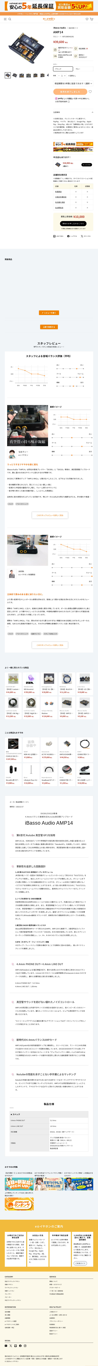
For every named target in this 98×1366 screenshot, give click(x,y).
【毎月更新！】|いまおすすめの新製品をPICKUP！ (18, 1174)
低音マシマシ (35, 634)
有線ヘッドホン (9, 1291)
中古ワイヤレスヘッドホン (13, 1300)
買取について (53, 1281)
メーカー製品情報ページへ (19, 802)
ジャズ (10, 504)
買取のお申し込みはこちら (73, 223)
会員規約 (52, 1318)
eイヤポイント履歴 (10, 1321)
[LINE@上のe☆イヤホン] (15, 1345)
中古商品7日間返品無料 (56, 1294)
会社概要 (7, 1312)
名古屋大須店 (60, 202)
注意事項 (56, 112)
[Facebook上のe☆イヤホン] (20, 1345)
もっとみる (86, 165)
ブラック (58, 69)
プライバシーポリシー (56, 1321)
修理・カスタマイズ (55, 1284)
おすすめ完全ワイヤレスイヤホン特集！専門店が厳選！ (49, 1174)
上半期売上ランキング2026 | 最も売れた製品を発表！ (19, 1194)
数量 (54, 75)
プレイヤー (8, 1294)
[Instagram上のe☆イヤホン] (25, 1345)
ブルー (78, 69)
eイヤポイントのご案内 (12, 1324)
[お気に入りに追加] (90, 92)
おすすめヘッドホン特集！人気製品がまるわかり (78, 1174)
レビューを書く (51, 313)
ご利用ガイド (80, 1263)
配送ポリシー (53, 1334)
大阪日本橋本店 (60, 197)
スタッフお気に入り (50, 634)
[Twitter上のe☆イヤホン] (11, 1345)
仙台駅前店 (59, 207)
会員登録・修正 (9, 1327)
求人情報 (7, 1315)
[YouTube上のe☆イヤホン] (6, 1345)
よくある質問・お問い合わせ (58, 1315)
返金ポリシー (53, 1331)
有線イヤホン (9, 1284)
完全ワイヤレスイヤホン (12, 1281)
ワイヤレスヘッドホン (11, 1288)
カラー (55, 64)
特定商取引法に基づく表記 (57, 1327)
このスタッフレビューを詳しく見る (50, 515)
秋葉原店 (58, 191)
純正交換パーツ (73, 28)
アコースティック (22, 504)
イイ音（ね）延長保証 (56, 1291)
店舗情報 (7, 1318)
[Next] (47, 48)
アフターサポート (54, 1288)
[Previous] (6, 48)
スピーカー (8, 1297)
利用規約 (52, 1324)
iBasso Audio (59, 27)
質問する (46, 327)
